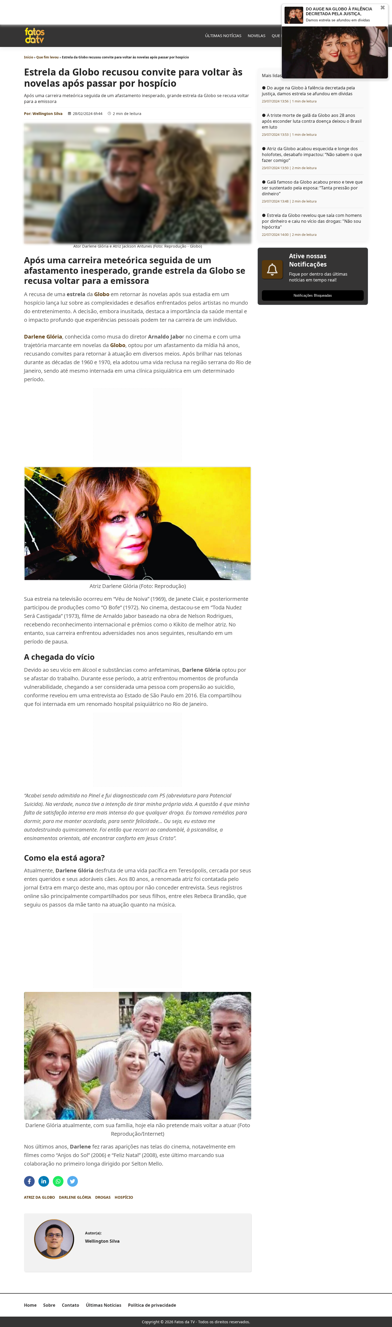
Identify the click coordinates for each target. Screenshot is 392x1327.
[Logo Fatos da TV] (34, 35)
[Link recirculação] (294, 15)
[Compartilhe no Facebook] (29, 1181)
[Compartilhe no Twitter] (72, 1181)
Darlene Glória (75, 1197)
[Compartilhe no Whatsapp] (58, 1181)
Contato (70, 1305)
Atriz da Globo (39, 1197)
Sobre (49, 1305)
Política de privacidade (152, 1305)
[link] (54, 1239)
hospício (124, 1197)
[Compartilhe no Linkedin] (43, 1181)
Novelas (256, 35)
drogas (103, 1197)
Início (28, 57)
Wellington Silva (47, 113)
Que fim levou (47, 57)
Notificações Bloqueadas (313, 295)
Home (30, 1305)
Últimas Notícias (223, 35)
